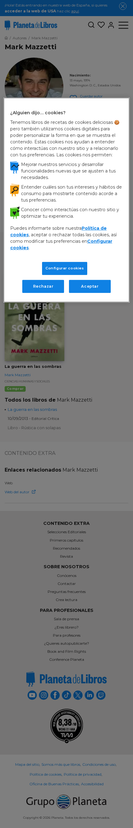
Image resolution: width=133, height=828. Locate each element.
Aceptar (89, 286)
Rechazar (43, 286)
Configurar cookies (64, 268)
